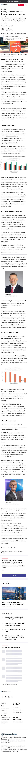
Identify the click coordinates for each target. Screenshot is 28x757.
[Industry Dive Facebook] (5, 696)
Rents (2, 553)
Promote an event (18, 712)
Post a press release (12, 684)
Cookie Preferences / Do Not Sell (10, 751)
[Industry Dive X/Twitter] (8, 696)
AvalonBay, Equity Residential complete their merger (15, 624)
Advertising (16, 707)
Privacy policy (4, 749)
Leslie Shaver (8, 28)
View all (4, 684)
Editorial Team (5, 708)
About (2, 706)
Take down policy (21, 749)
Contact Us (4, 710)
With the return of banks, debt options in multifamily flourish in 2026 (14, 637)
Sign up (20, 4)
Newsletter (4, 713)
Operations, (20, 551)
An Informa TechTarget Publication (14, 1)
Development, (12, 551)
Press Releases (5, 719)
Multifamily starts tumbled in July (15, 630)
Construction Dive (18, 722)
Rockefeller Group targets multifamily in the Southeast (13, 603)
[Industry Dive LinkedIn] (2, 696)
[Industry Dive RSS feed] (12, 696)
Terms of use (12, 749)
